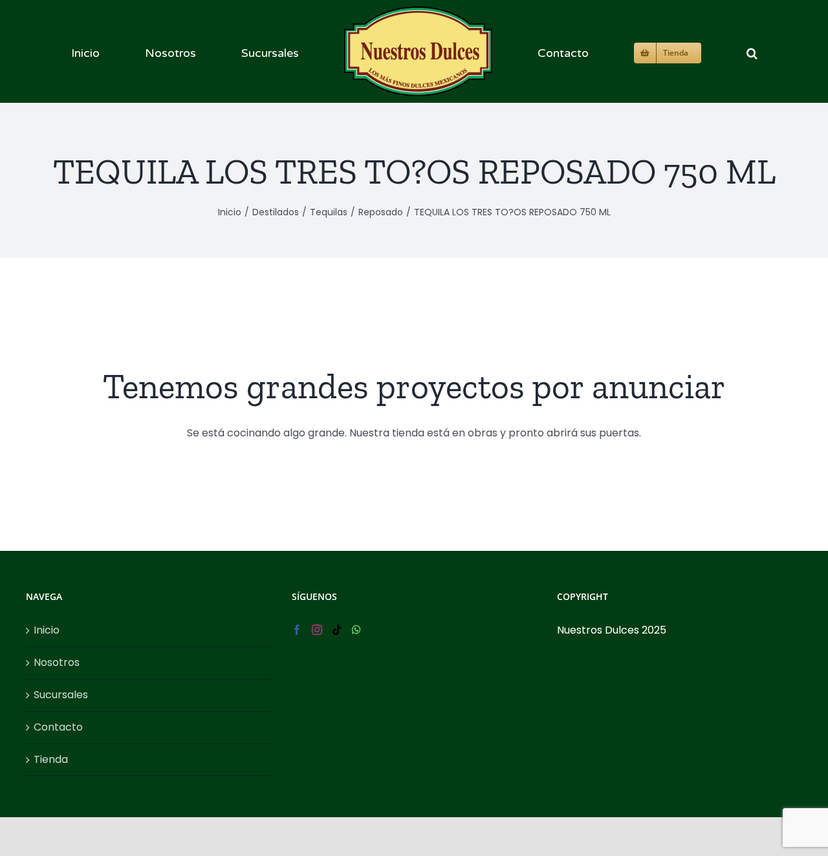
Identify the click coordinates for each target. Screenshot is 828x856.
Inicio (47, 630)
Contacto (58, 727)
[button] (656, 51)
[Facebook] (297, 630)
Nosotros (57, 662)
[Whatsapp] (356, 630)
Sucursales (61, 694)
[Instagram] (317, 630)
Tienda (51, 759)
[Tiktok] (337, 630)
